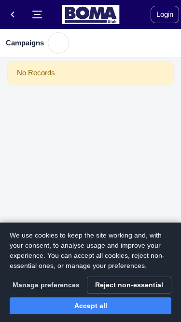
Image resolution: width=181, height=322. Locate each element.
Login (164, 14)
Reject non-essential (129, 285)
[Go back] (12, 14)
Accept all (90, 305)
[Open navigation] (37, 14)
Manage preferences (46, 285)
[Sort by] (58, 43)
